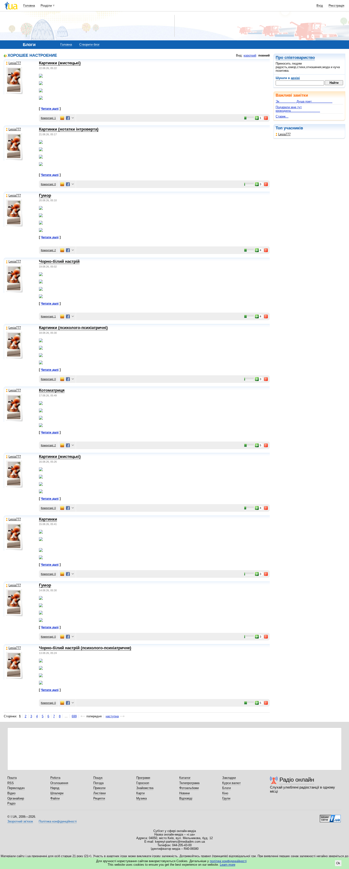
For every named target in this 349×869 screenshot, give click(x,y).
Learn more (227, 864)
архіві (295, 78)
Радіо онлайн (296, 779)
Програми (143, 778)
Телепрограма (189, 783)
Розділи (46, 5)
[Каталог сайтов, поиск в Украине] (330, 817)
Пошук (98, 778)
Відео (11, 793)
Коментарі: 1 (48, 118)
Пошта (12, 778)
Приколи (99, 788)
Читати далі (50, 108)
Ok (338, 863)
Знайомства (144, 788)
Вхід (319, 5)
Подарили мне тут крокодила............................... (298, 109)
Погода (98, 783)
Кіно (225, 793)
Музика (141, 798)
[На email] (62, 118)
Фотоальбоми (189, 788)
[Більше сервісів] (73, 118)
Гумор (45, 195)
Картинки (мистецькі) (60, 63)
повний (264, 55)
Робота (55, 778)
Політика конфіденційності (58, 821)
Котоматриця (52, 390)
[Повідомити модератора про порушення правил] (266, 118)
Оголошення (59, 783)
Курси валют (231, 783)
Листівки (99, 793)
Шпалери (56, 793)
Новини (184, 793)
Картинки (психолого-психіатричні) (73, 327)
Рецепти (99, 798)
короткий (250, 55)
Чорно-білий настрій (59, 261)
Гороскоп (142, 783)
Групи (226, 798)
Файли (55, 798)
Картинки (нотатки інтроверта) (69, 129)
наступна (112, 716)
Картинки (48, 519)
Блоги (226, 788)
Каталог (185, 778)
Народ (54, 788)
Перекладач (16, 788)
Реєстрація (336, 5)
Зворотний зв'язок (20, 821)
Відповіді (185, 798)
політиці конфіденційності (228, 861)
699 (74, 716)
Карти (140, 793)
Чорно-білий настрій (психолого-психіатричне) (85, 648)
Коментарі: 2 (48, 250)
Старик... (282, 116)
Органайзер (15, 798)
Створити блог (89, 44)
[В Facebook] (68, 118)
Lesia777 (284, 134)
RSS (10, 783)
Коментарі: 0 (48, 184)
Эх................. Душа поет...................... (304, 101)
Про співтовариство (295, 57)
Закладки (229, 778)
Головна (29, 5)
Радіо (11, 803)
